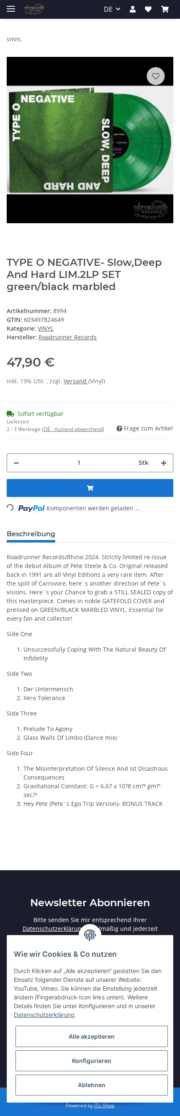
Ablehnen (91, 1084)
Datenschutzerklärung (54, 929)
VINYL (46, 328)
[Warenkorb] (165, 9)
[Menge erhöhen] (163, 463)
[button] (132, 9)
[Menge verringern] (16, 463)
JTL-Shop (104, 1105)
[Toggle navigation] (11, 5)
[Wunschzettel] (148, 9)
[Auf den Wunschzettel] (156, 76)
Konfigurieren (91, 1060)
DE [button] (108, 9)
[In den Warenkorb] (90, 488)
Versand (76, 381)
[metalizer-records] (34, 9)
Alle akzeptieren (92, 1036)
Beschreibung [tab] (31, 534)
